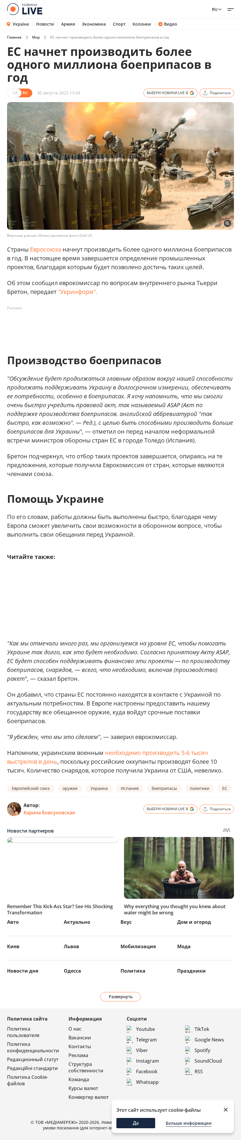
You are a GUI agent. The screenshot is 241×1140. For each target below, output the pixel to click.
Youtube (145, 1029)
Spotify (202, 1050)
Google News (209, 1039)
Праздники (191, 971)
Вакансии (79, 1037)
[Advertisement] (114, 326)
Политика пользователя (23, 1032)
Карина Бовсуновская (49, 812)
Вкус (126, 922)
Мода (184, 946)
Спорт (119, 24)
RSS (199, 1071)
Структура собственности (85, 1067)
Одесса (72, 971)
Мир (36, 37)
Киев (13, 946)
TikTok (202, 1029)
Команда (78, 1079)
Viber (142, 1050)
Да (136, 1123)
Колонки (142, 24)
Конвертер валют (88, 1097)
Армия (68, 24)
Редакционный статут (32, 1059)
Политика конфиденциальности (33, 1047)
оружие (70, 788)
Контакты (79, 1046)
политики (199, 788)
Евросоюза (45, 249)
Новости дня (22, 971)
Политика (132, 971)
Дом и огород (194, 922)
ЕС (224, 788)
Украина (99, 788)
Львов (71, 946)
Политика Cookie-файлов (27, 1080)
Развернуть (121, 996)
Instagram (147, 1061)
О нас (74, 1029)
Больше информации (189, 1123)
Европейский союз (31, 788)
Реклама (78, 1055)
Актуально (77, 922)
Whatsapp (147, 1082)
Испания (130, 788)
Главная (14, 37)
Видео (170, 24)
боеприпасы (164, 788)
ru (214, 9)
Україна (21, 24)
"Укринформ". (77, 292)
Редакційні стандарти (32, 1068)
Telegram (146, 1039)
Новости (45, 24)
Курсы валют (83, 1088)
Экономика (94, 24)
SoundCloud (208, 1061)
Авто (13, 922)
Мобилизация (138, 946)
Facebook (147, 1071)
